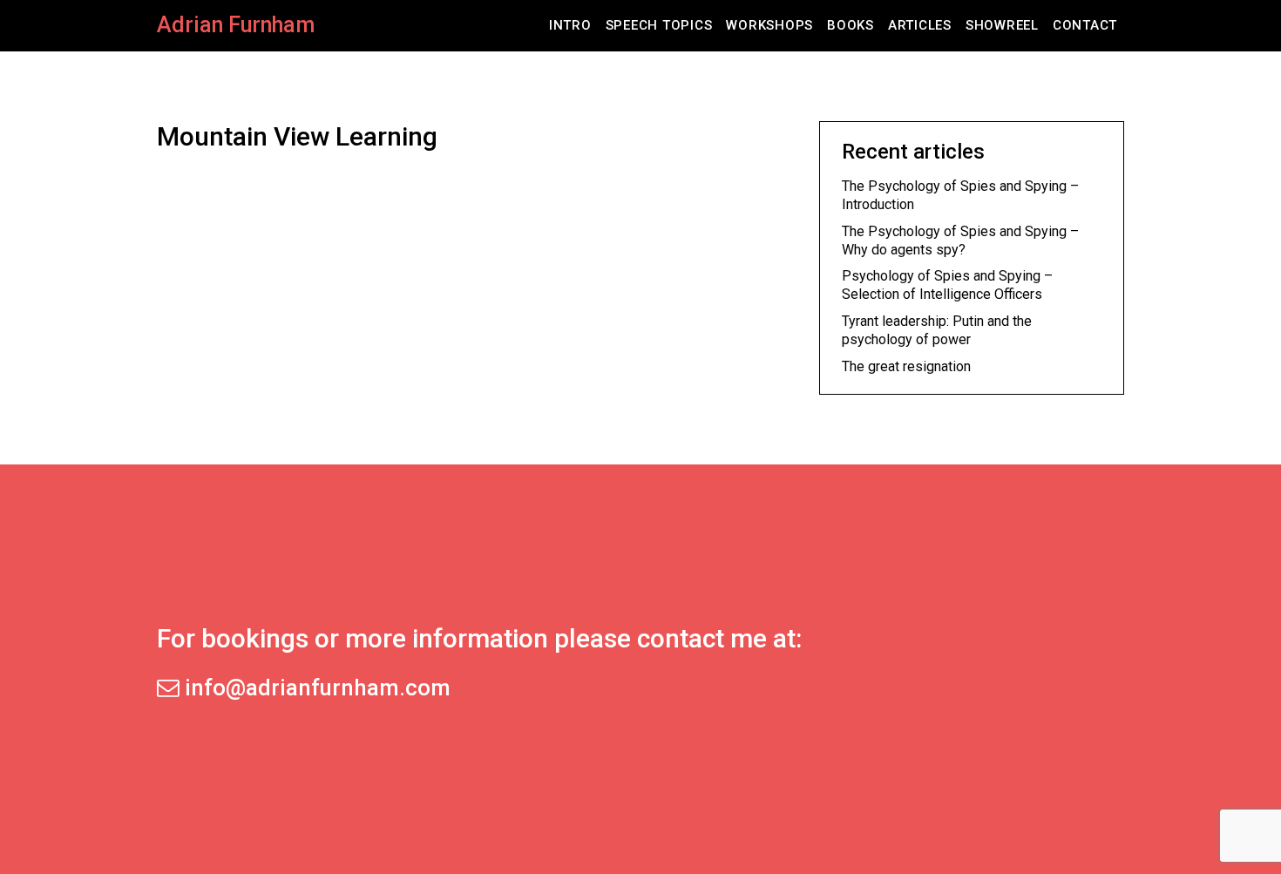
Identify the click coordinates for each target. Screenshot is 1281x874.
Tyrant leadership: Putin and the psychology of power (937, 330)
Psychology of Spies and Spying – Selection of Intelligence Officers (947, 285)
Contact (1085, 25)
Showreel (1002, 25)
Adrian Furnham (236, 24)
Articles (920, 25)
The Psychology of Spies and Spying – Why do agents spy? (960, 240)
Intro (570, 25)
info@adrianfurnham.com (315, 687)
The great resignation (906, 366)
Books (850, 25)
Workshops (769, 25)
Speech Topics (659, 25)
